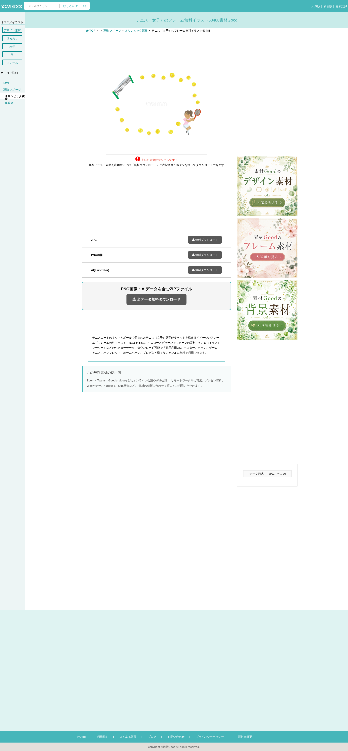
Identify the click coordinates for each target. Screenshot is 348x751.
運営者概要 (243, 736)
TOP (92, 30)
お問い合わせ (176, 736)
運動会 (9, 102)
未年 (12, 46)
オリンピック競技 (15, 98)
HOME (6, 82)
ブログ (152, 736)
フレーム (12, 62)
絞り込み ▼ (70, 6)
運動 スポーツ (12, 89)
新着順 (327, 6)
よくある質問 (128, 736)
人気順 (315, 6)
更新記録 (341, 6)
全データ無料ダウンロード (158, 299)
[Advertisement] (156, 43)
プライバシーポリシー (210, 736)
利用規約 (102, 736)
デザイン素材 (12, 30)
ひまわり (12, 38)
